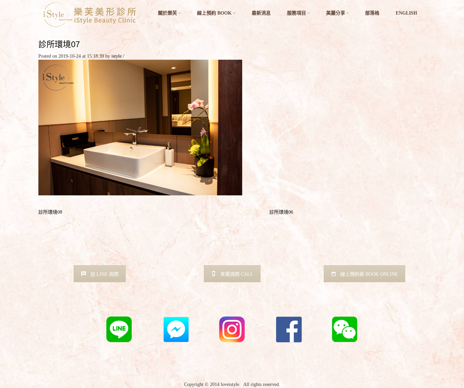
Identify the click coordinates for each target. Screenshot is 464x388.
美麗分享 (335, 13)
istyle (116, 56)
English (406, 13)
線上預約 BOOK (214, 13)
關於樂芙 (167, 13)
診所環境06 (281, 212)
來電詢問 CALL (236, 274)
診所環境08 (50, 212)
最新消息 (261, 13)
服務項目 (296, 13)
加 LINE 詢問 (104, 274)
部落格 (372, 13)
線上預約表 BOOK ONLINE (369, 274)
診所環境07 (59, 44)
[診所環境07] (140, 127)
